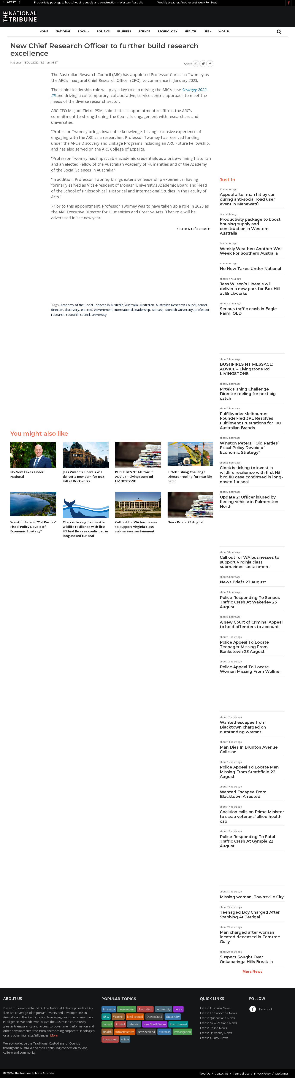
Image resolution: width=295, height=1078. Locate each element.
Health (190, 31)
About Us (204, 1073)
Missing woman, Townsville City (252, 897)
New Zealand (146, 1032)
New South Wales (154, 1024)
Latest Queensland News (217, 1018)
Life (206, 31)
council (203, 305)
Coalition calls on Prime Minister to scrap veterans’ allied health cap (252, 817)
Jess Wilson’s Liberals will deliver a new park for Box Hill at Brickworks (250, 289)
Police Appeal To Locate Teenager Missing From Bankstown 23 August (244, 647)
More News (252, 971)
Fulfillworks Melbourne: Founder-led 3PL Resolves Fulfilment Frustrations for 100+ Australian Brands (251, 420)
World (224, 31)
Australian (147, 305)
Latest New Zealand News (218, 1023)
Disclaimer (281, 1073)
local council (135, 1017)
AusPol (120, 1024)
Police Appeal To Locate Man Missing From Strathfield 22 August (249, 772)
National (63, 31)
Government (103, 309)
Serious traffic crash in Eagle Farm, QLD (248, 311)
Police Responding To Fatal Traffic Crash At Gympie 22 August (247, 841)
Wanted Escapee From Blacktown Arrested (243, 794)
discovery (72, 309)
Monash (157, 309)
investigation (182, 1032)
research (57, 314)
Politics (103, 31)
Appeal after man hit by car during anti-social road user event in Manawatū (247, 199)
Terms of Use (241, 1073)
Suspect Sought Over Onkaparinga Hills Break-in (246, 959)
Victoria (118, 1017)
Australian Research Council (176, 305)
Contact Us (221, 1073)
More (54, 1035)
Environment (178, 1024)
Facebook (265, 1009)
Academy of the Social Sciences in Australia (91, 305)
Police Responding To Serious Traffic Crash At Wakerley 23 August (250, 602)
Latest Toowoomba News (218, 1013)
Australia (131, 305)
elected (86, 309)
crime (125, 1039)
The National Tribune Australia (34, 1073)
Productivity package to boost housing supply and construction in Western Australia (72, 2)
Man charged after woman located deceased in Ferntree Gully (250, 937)
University (99, 314)
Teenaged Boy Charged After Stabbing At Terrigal (250, 914)
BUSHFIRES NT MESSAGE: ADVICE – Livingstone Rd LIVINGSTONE (246, 369)
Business (124, 31)
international (123, 309)
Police (178, 1009)
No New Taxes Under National (250, 268)
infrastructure (124, 1032)
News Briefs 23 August (243, 582)
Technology (167, 31)
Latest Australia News (215, 1008)
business (164, 1032)
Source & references (192, 228)
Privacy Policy (262, 1073)
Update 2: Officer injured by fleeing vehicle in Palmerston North (249, 502)
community (163, 1009)
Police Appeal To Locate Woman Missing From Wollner (250, 669)
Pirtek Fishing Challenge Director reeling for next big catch (248, 394)
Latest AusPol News (214, 1038)
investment (110, 1039)
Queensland (154, 1017)
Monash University (179, 309)
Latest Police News (213, 1028)
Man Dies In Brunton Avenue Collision (249, 749)
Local (82, 31)
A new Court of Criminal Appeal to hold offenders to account (251, 624)
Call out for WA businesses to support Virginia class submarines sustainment (249, 562)
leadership (142, 309)
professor (202, 309)
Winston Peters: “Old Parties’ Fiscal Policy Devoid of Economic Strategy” (249, 448)
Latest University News (216, 1033)
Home (44, 31)
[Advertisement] (213, 15)
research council (78, 314)
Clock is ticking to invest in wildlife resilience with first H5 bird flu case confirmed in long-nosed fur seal (251, 474)
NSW (106, 1017)
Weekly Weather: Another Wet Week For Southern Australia (180, 2)
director (57, 309)
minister (134, 1024)
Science (144, 31)
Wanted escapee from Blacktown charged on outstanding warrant (243, 727)
